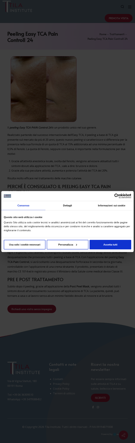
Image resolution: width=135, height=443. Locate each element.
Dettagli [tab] (67, 205)
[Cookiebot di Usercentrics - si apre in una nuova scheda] (116, 196)
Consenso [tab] (23, 205)
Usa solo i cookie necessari (24, 244)
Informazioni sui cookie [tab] (111, 205)
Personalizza (65, 244)
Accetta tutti (110, 244)
